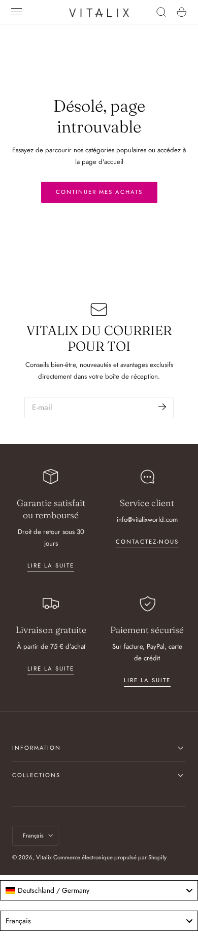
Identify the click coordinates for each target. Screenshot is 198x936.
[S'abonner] (162, 406)
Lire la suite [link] (50, 565)
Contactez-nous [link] (147, 542)
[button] (17, 12)
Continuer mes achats (99, 192)
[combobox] (99, 890)
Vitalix (44, 857)
